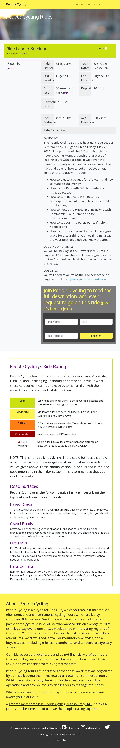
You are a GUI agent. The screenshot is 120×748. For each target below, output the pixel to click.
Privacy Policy (60, 740)
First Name (52, 315)
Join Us (88, 4)
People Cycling (16, 4)
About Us (97, 4)
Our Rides (79, 4)
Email (48, 329)
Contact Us (108, 4)
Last (82, 315)
